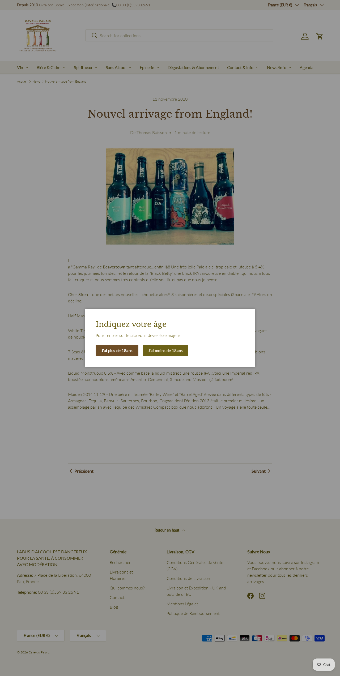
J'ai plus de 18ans (117, 350)
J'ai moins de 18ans (165, 350)
